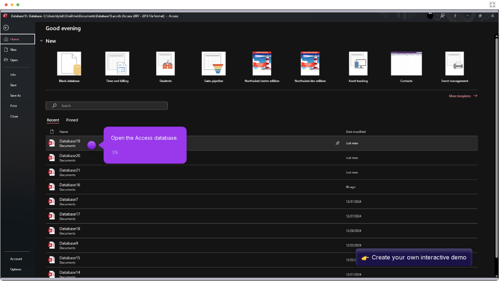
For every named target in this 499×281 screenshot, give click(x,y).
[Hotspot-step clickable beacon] (92, 145)
